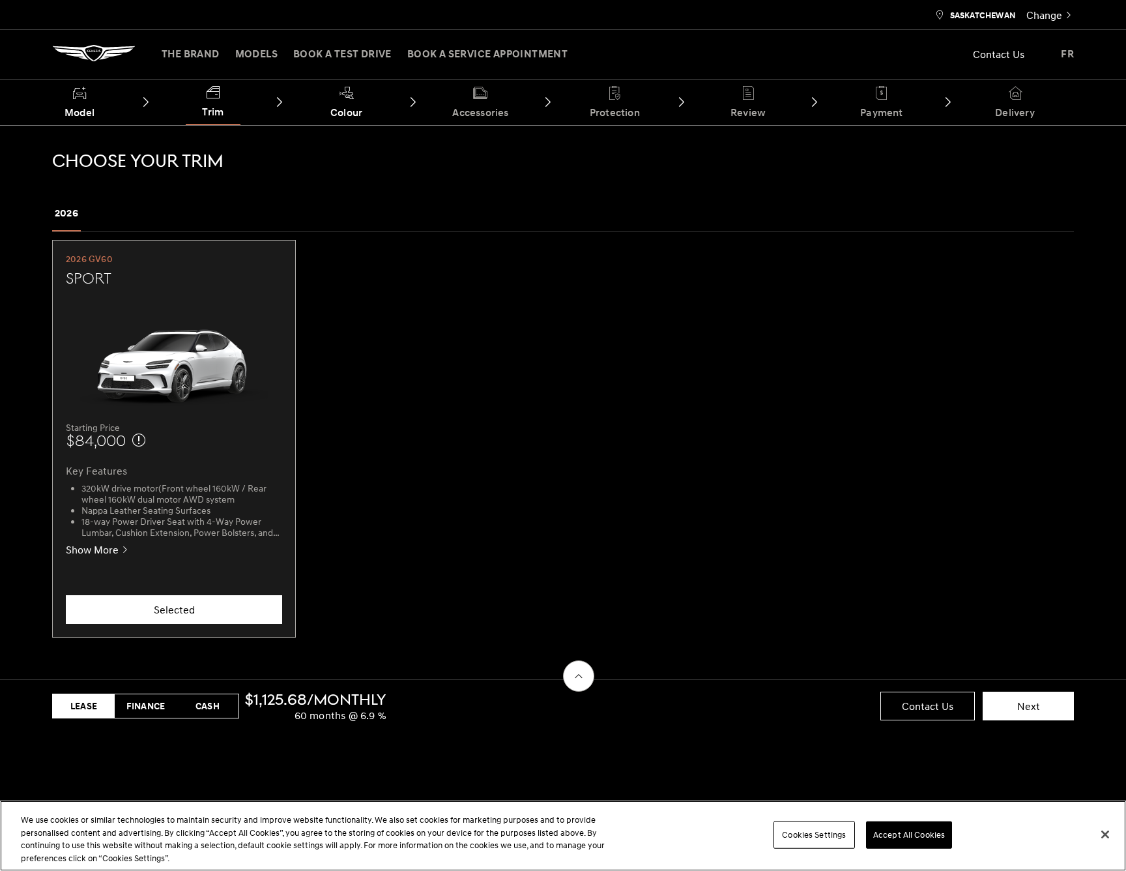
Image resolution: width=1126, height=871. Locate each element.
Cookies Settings (814, 834)
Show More (92, 549)
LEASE (83, 706)
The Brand (191, 54)
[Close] (1105, 834)
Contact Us (998, 54)
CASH (207, 706)
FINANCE (145, 706)
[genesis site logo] (94, 57)
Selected (174, 609)
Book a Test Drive (342, 54)
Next (1028, 706)
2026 (67, 213)
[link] (1050, 14)
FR (1067, 54)
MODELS (256, 54)
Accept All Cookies (909, 834)
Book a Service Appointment (487, 54)
